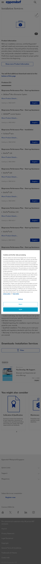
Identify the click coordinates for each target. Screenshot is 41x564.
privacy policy (6, 293)
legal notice (16, 293)
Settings (20, 299)
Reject (20, 304)
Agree (20, 309)
